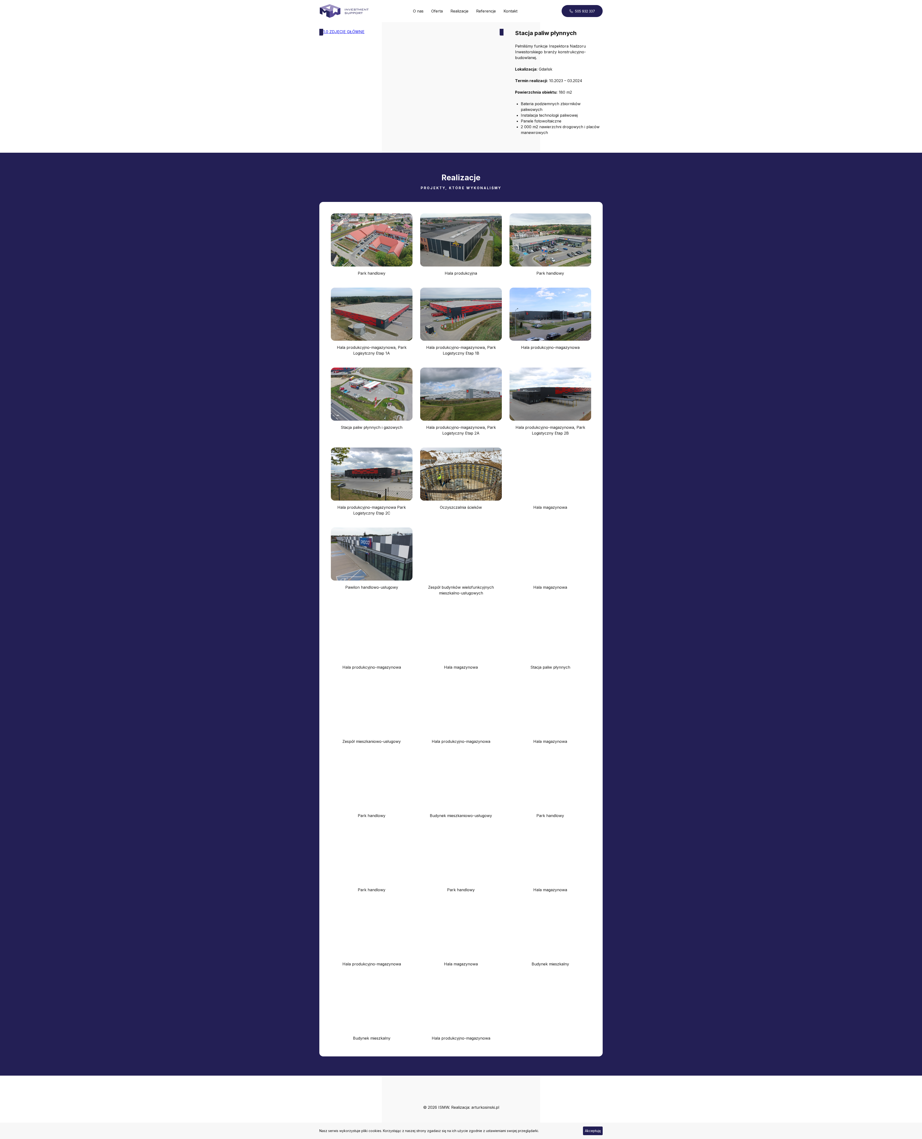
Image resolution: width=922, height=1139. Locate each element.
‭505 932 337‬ (585, 11)
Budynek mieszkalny (550, 964)
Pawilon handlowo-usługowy (371, 587)
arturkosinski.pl (485, 1107)
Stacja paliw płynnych (550, 667)
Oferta (437, 11)
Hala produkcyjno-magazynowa (550, 347)
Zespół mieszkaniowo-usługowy (371, 741)
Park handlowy (371, 273)
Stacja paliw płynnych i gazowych (371, 427)
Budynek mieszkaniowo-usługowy (461, 815)
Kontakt (510, 11)
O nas (418, 11)
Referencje (486, 11)
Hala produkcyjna (461, 273)
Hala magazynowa (550, 507)
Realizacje (459, 11)
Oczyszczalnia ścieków (461, 507)
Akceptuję (593, 1131)
